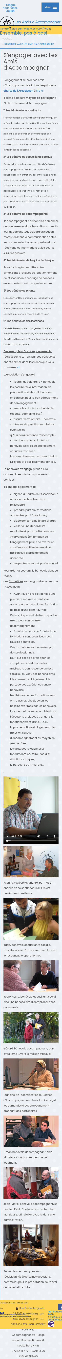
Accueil (7, 38)
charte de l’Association (18, 91)
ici (18, 367)
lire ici (39, 91)
